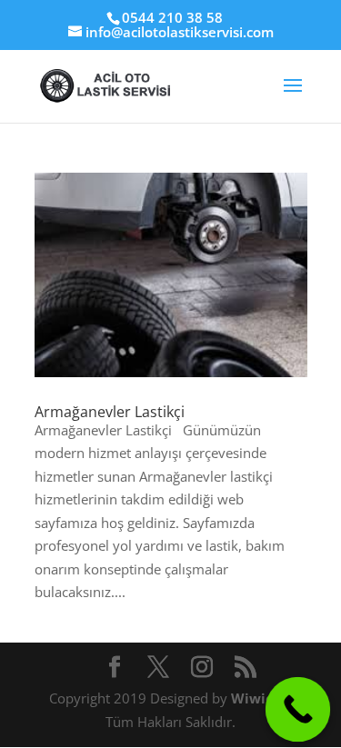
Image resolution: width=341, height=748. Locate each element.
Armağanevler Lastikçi (110, 412)
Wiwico (258, 698)
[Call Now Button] (298, 710)
